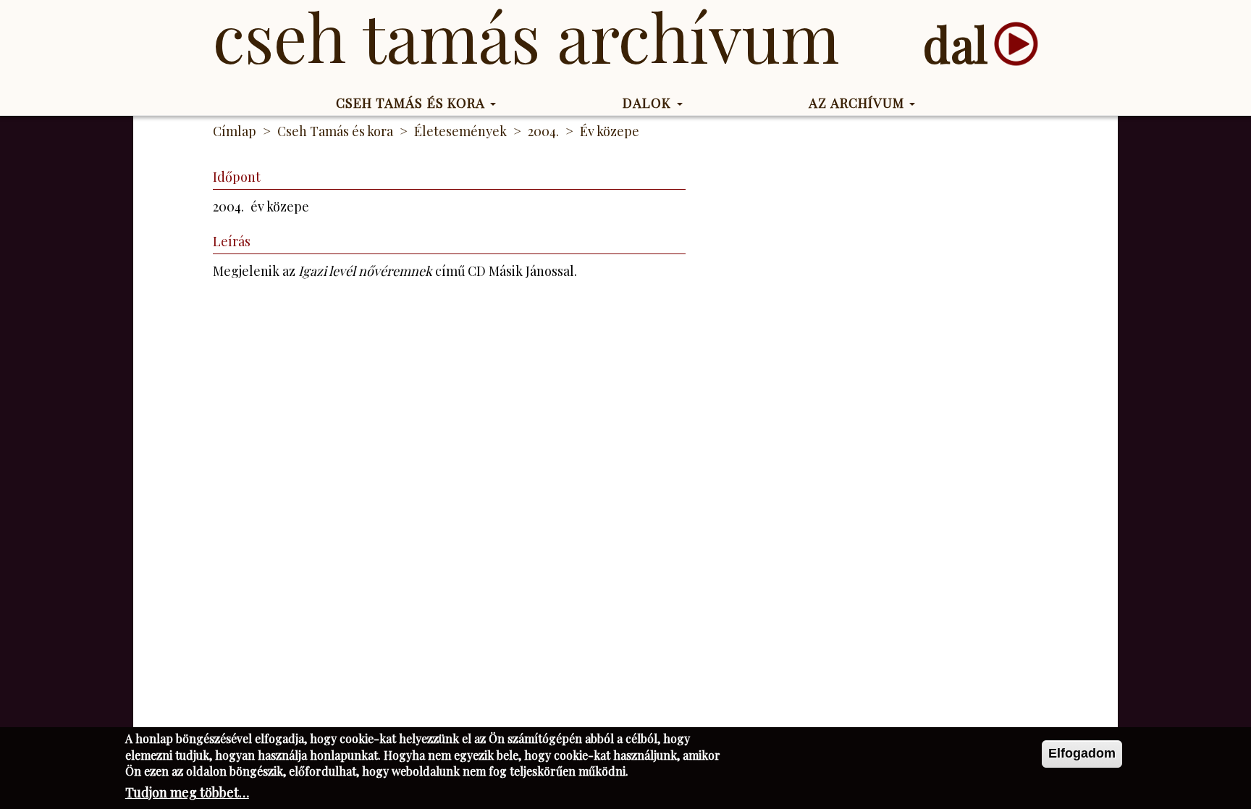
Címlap (234, 131)
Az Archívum (858, 103)
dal (955, 44)
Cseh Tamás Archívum (526, 36)
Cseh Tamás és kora (412, 103)
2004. (543, 131)
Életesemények (460, 131)
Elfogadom (1082, 753)
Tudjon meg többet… (187, 792)
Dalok (649, 103)
